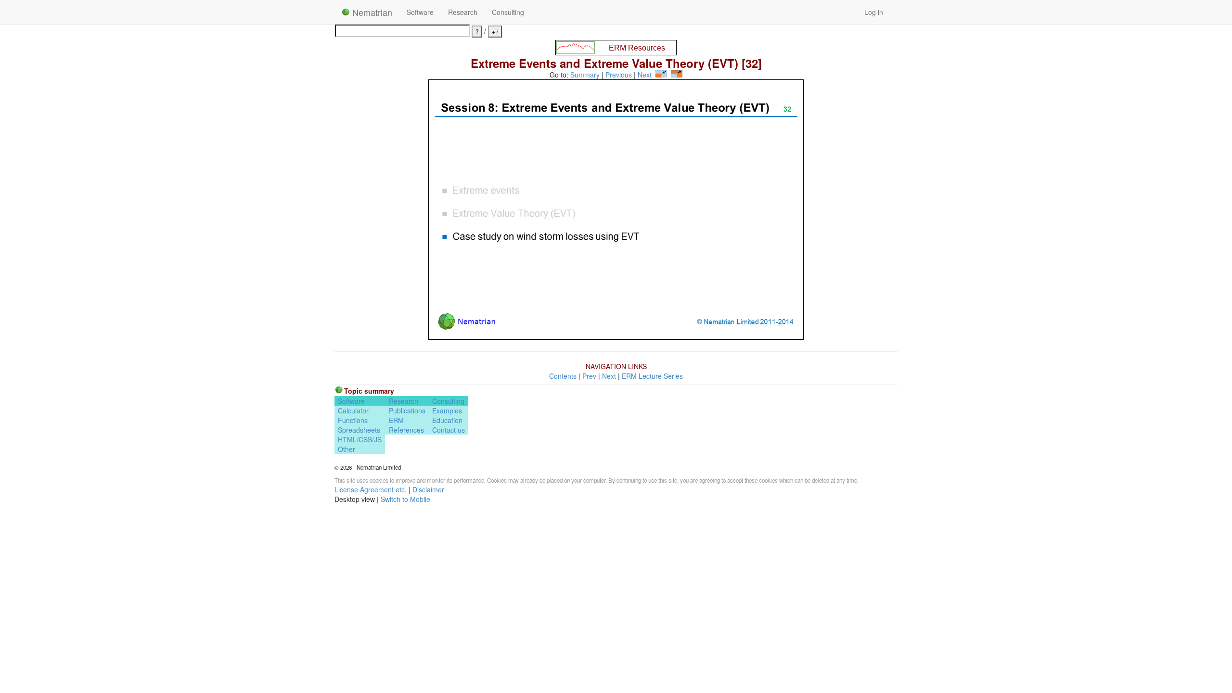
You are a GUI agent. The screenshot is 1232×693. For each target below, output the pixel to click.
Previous (618, 74)
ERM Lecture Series (652, 376)
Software (420, 12)
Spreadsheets (359, 430)
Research (462, 12)
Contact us (448, 430)
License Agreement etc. (370, 489)
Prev (589, 376)
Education (447, 420)
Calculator (353, 410)
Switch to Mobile (405, 499)
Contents (563, 376)
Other (346, 449)
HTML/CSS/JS (360, 439)
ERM (396, 420)
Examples (447, 410)
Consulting (508, 12)
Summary (585, 74)
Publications (407, 410)
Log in (873, 12)
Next (645, 74)
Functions (353, 420)
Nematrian (371, 12)
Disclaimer (428, 489)
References (406, 430)
